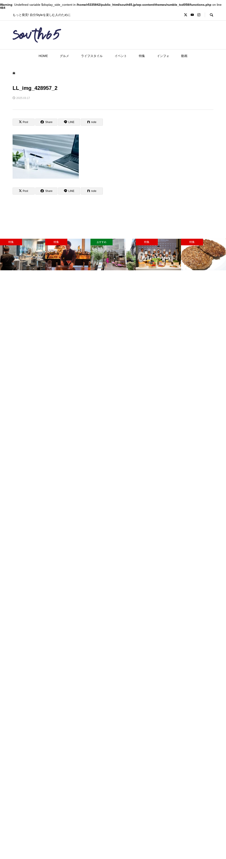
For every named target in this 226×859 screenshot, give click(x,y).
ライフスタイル (92, 56)
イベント (121, 56)
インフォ (163, 56)
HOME (43, 56)
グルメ (64, 56)
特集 (142, 56)
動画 (184, 56)
